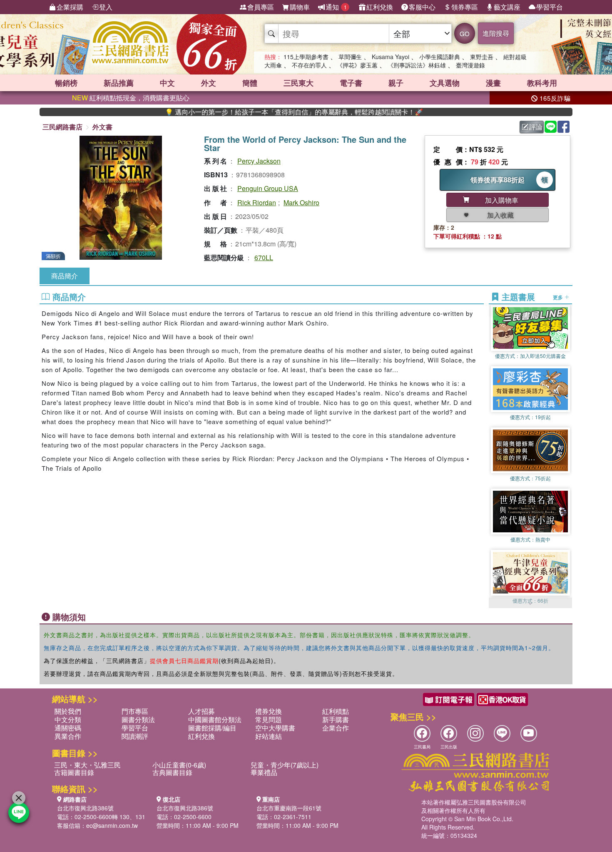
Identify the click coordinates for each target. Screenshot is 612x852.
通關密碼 (68, 728)
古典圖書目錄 (172, 772)
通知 (336, 7)
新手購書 (335, 719)
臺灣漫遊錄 (470, 65)
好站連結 (268, 736)
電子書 (351, 82)
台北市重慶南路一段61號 (288, 808)
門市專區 (135, 711)
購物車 (300, 7)
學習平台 (549, 7)
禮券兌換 (268, 711)
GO (465, 33)
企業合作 (335, 728)
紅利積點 (335, 711)
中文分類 (68, 719)
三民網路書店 (62, 127)
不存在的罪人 (309, 65)
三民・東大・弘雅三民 (87, 765)
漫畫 (493, 82)
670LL (263, 257)
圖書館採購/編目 (212, 728)
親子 (395, 82)
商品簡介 (64, 276)
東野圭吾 (481, 56)
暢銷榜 (66, 82)
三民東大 (298, 82)
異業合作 (68, 736)
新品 (119, 82)
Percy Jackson (259, 161)
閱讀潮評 (135, 736)
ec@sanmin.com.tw (112, 825)
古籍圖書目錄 (74, 772)
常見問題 (268, 719)
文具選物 (445, 82)
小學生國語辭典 (439, 56)
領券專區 (464, 7)
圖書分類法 (138, 719)
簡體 (249, 82)
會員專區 (260, 7)
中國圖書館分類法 (214, 719)
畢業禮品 (264, 772)
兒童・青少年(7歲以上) (284, 765)
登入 (105, 7)
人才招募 (201, 711)
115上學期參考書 (306, 56)
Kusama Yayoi (390, 56)
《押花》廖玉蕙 (357, 65)
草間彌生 (350, 56)
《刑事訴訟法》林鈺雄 (417, 65)
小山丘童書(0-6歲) (179, 765)
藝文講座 (507, 7)
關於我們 (68, 711)
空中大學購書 (275, 728)
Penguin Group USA (267, 188)
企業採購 (70, 7)
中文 (167, 82)
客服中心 (422, 7)
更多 (558, 297)
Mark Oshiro (301, 202)
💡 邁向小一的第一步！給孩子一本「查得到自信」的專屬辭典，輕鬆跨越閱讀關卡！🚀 (268, 112)
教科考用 (542, 82)
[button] (530, 604)
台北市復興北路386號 (85, 808)
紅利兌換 (379, 7)
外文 (208, 82)
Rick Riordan (256, 202)
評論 (535, 127)
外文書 (102, 127)
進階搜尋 (496, 33)
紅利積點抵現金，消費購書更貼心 (130, 97)
